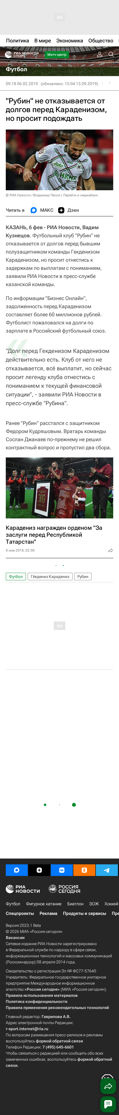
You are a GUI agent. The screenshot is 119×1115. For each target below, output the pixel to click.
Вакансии (15, 937)
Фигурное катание (44, 903)
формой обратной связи (59, 1041)
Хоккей (111, 903)
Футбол (16, 576)
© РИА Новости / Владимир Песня (33, 195)
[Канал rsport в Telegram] (107, 870)
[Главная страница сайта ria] (6, 54)
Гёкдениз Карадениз (50, 576)
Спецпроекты (20, 913)
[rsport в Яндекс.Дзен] (39, 870)
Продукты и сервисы (84, 913)
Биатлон (75, 903)
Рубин (82, 576)
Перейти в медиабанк (80, 195)
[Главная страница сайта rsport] (34, 54)
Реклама (48, 913)
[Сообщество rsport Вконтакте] (62, 870)
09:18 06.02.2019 (22, 83)
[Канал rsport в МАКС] (17, 870)
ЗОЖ (94, 903)
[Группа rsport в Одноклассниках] (84, 870)
